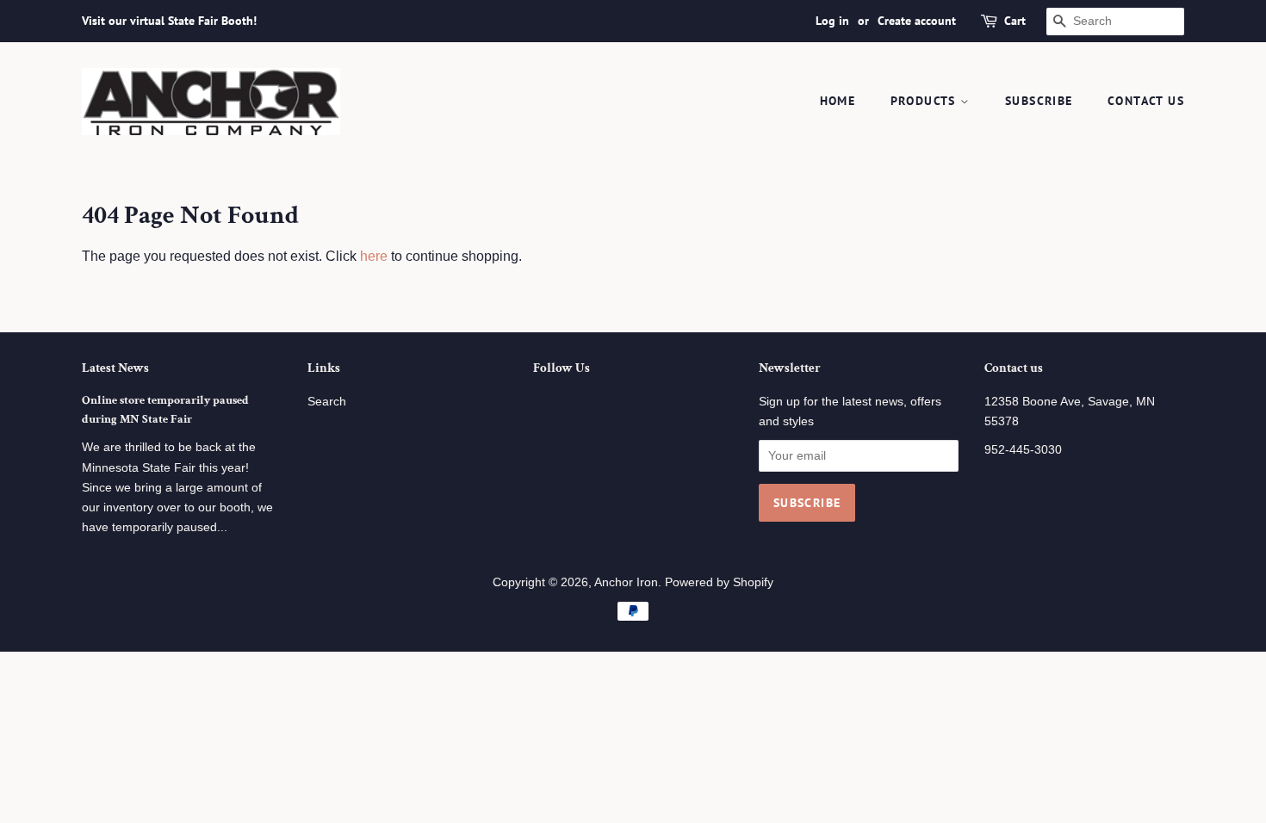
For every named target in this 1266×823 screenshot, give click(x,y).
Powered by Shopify (719, 582)
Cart (1015, 20)
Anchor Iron (626, 582)
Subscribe (1039, 100)
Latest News (115, 368)
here (374, 256)
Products (926, 100)
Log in (832, 20)
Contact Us (1146, 100)
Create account (917, 20)
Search (326, 401)
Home (838, 100)
